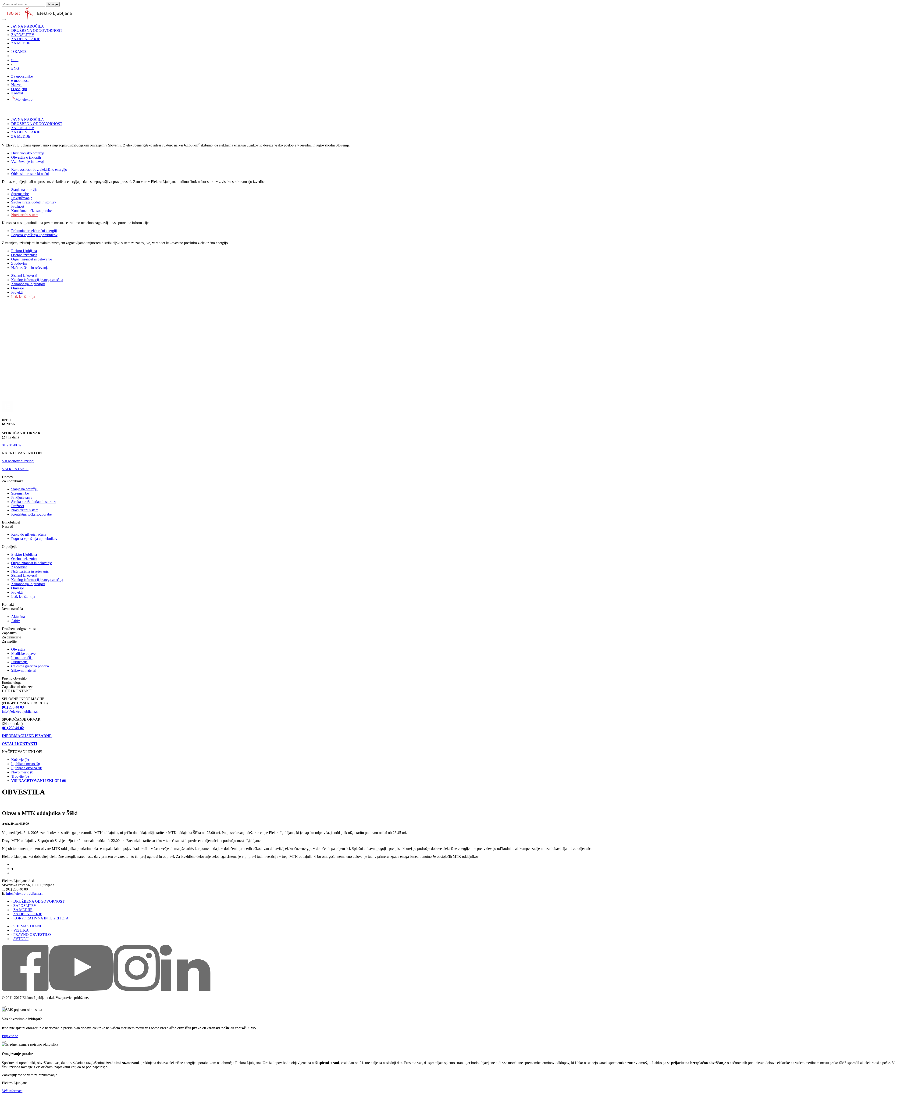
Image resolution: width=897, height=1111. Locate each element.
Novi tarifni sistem (24, 215)
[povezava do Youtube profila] (81, 990)
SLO (14, 60)
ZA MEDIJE (20, 43)
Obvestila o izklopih (26, 157)
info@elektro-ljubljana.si (20, 711)
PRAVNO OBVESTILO (32, 935)
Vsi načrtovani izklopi (18, 461)
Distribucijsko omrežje (27, 153)
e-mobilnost (19, 80)
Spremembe (20, 194)
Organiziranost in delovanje (31, 259)
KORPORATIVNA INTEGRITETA (41, 918)
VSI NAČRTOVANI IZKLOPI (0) (38, 781)
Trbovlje (20, 776)
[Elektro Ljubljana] (39, 18)
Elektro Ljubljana (24, 251)
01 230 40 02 (11, 445)
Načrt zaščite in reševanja (30, 268)
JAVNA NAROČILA (27, 26)
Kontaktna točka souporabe (31, 211)
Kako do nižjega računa (28, 534)
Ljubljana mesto (25, 764)
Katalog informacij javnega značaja (37, 280)
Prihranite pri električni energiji (34, 231)
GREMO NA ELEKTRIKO (27, 873)
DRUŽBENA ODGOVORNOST (36, 30)
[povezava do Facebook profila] (25, 990)
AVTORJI (20, 939)
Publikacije (19, 662)
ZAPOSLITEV (22, 35)
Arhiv (15, 621)
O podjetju (19, 89)
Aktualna (18, 617)
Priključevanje (21, 198)
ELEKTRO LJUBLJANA (25, 864)
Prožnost (17, 206)
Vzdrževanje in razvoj (27, 162)
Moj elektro (23, 99)
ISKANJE (19, 51)
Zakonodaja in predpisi (28, 284)
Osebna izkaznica (24, 255)
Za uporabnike (22, 76)
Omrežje (17, 288)
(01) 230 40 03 (13, 707)
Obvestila (18, 649)
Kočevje (20, 760)
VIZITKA (21, 930)
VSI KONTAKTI (15, 469)
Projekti (17, 292)
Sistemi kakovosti (24, 276)
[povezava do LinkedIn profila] (185, 990)
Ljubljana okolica (26, 768)
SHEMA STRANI (27, 926)
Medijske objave (23, 653)
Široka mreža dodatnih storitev (33, 202)
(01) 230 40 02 (13, 728)
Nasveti (16, 85)
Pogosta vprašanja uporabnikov (34, 235)
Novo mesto (22, 772)
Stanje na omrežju (24, 190)
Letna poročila (21, 658)
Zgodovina (19, 263)
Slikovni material (23, 670)
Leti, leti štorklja (23, 297)
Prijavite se (10, 1036)
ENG (15, 68)
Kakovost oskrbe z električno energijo (39, 169)
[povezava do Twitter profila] (137, 990)
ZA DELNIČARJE (25, 39)
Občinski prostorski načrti (30, 174)
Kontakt (17, 93)
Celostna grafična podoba (30, 666)
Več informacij (12, 1091)
